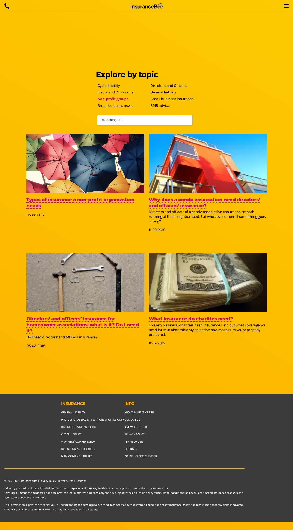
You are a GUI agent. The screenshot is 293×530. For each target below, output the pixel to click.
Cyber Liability (71, 434)
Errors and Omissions (115, 92)
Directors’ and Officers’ (78, 449)
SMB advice (159, 105)
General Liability (73, 412)
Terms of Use (65, 480)
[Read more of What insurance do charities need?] (208, 282)
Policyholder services (140, 456)
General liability (163, 92)
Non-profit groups (113, 98)
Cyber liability (109, 85)
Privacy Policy (47, 480)
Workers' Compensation (78, 441)
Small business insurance (171, 98)
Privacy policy (134, 434)
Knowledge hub (135, 427)
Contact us (132, 420)
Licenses (130, 449)
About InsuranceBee (139, 412)
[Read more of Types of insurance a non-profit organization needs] (85, 163)
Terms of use (133, 441)
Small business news (115, 105)
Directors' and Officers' (168, 85)
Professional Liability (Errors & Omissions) (92, 420)
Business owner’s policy (78, 427)
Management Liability (76, 456)
